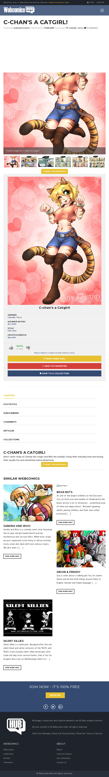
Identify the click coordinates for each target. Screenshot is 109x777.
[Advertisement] (54, 51)
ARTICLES (8, 430)
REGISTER (55, 695)
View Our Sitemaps (41, 733)
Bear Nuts (65, 492)
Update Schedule (17, 335)
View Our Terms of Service (89, 733)
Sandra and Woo (17, 526)
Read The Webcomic (55, 171)
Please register (40, 353)
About (59, 749)
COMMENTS (10, 422)
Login (91, 2)
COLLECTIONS (11, 439)
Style (11, 328)
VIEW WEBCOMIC (12, 556)
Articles (6, 758)
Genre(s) (12, 315)
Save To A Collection (55, 373)
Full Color (12, 330)
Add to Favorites (55, 366)
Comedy (11, 317)
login (67, 2)
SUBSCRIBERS (11, 413)
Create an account (55, 2)
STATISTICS (10, 404)
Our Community (63, 758)
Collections (8, 754)
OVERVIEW (9, 395)
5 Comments (92, 28)
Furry (19, 317)
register (100, 2)
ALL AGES (12, 324)
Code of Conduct (64, 754)
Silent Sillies (13, 641)
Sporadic (12, 337)
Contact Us (61, 762)
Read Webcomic (56, 358)
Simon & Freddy (68, 572)
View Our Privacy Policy (63, 733)
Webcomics (8, 749)
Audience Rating (16, 322)
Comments (8, 762)
